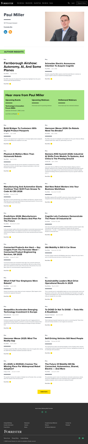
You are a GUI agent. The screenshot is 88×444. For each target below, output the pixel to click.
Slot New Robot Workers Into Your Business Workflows (62, 188)
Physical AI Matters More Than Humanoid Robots (19, 155)
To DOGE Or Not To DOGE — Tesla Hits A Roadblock (64, 311)
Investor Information (8, 425)
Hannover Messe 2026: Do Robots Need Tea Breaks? (62, 129)
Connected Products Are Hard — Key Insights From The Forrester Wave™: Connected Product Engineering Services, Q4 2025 (22, 251)
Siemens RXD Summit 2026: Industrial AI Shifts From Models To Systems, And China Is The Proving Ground (64, 156)
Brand (25, 427)
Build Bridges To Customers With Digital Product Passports (20, 129)
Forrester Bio (8, 27)
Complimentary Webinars (51, 423)
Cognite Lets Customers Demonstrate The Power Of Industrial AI (64, 217)
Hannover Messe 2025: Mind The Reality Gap (20, 339)
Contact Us (68, 423)
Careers (26, 425)
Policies (47, 425)
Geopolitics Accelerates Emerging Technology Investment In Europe (20, 311)
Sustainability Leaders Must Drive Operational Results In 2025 (61, 282)
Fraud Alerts (7, 427)
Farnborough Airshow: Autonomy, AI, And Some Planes (22, 67)
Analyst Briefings (8, 423)
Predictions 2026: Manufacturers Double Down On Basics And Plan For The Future (22, 219)
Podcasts (68, 425)
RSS (10, 31)
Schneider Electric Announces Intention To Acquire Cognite (60, 64)
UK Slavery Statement (50, 427)
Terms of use (7, 438)
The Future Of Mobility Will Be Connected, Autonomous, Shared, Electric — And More (62, 366)
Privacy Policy (15, 438)
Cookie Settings (24, 438)
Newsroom (27, 423)
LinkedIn (5, 31)
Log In (73, 3)
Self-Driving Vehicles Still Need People (64, 338)
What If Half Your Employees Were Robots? (21, 282)
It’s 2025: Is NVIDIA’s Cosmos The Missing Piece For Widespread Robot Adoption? (22, 366)
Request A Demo (82, 3)
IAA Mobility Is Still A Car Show (60, 247)
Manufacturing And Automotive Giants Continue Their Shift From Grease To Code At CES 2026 (23, 189)
